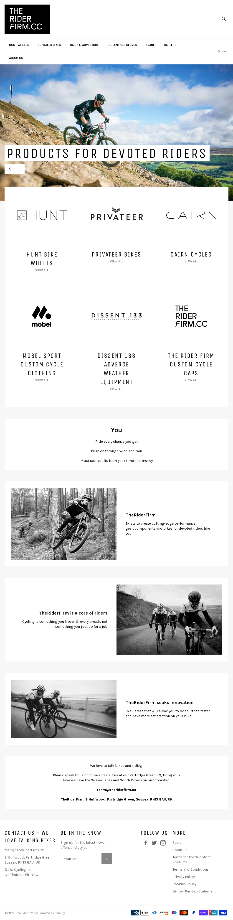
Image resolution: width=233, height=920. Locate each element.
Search (177, 842)
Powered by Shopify (52, 913)
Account (223, 51)
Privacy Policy (183, 876)
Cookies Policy (184, 884)
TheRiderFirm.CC (27, 913)
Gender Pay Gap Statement (194, 891)
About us (179, 850)
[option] (116, 132)
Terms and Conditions (190, 869)
